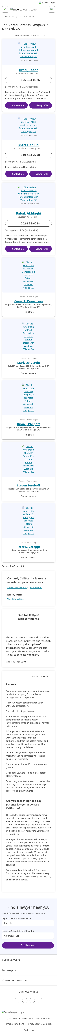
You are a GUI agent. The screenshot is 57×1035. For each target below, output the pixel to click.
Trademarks (36, 587)
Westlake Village (15, 598)
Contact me (18, 105)
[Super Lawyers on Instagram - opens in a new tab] (24, 1000)
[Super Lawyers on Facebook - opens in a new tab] (17, 1000)
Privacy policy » (34, 1023)
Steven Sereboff (28, 485)
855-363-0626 (30, 80)
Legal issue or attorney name (16, 918)
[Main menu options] (5, 9)
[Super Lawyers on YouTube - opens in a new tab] (32, 1000)
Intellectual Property (9, 16)
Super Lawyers (11, 960)
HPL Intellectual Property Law (27, 148)
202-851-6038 (30, 223)
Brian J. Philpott (28, 424)
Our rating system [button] (17, 661)
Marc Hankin (28, 144)
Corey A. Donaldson (28, 301)
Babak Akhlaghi (28, 213)
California (31, 16)
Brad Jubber (28, 70)
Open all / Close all (39, 676)
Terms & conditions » (15, 1023)
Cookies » (47, 1023)
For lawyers (9, 970)
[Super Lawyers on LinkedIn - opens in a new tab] (39, 1000)
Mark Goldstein (28, 362)
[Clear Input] (50, 923)
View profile (42, 105)
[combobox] (28, 923)
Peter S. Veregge (29, 547)
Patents (22, 16)
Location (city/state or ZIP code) (18, 931)
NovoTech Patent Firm (27, 217)
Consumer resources (15, 980)
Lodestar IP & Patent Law (27, 73)
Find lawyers (28, 945)
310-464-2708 (30, 155)
